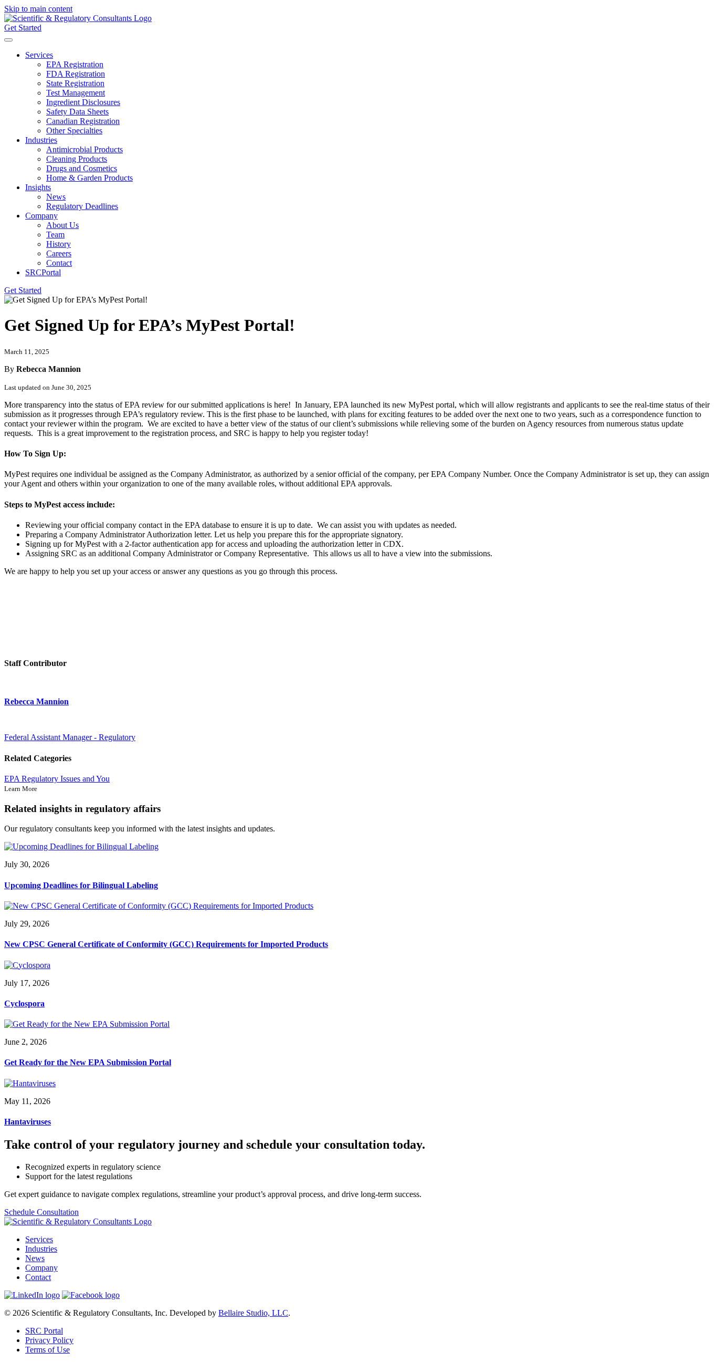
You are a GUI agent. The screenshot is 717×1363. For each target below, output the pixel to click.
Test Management (75, 92)
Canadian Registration (83, 121)
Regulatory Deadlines (82, 206)
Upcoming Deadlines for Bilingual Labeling (81, 885)
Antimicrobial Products (84, 149)
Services (39, 54)
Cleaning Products (76, 158)
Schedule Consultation (41, 1212)
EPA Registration (74, 64)
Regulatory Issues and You (66, 778)
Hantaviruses (27, 1121)
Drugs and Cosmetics (81, 168)
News (56, 196)
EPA (13, 778)
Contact (59, 262)
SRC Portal (44, 1330)
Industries (41, 140)
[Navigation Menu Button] (8, 39)
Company (41, 215)
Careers (58, 253)
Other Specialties (74, 130)
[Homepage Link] (78, 18)
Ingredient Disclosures (83, 102)
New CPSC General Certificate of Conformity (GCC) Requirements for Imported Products (166, 944)
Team (55, 234)
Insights (38, 187)
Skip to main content (38, 8)
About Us (62, 225)
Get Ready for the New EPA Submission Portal (87, 1062)
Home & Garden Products (89, 177)
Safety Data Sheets (77, 111)
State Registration (75, 83)
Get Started (22, 27)
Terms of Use (47, 1349)
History (58, 244)
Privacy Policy (49, 1340)
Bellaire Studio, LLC (253, 1312)
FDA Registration (75, 73)
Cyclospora (24, 1003)
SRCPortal (43, 272)
